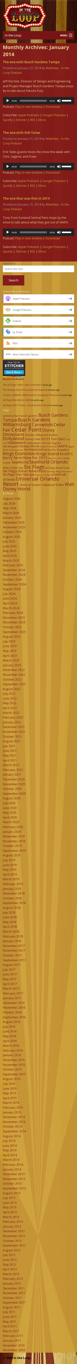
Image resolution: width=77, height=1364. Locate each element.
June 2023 (10, 646)
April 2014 (10, 1155)
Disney (48, 430)
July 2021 (9, 746)
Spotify (8, 120)
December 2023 (14, 618)
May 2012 (9, 1265)
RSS (32, 120)
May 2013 (9, 1207)
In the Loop (13, 35)
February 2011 (13, 1336)
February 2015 (13, 1107)
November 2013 (14, 1179)
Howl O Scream (48, 446)
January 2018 (12, 941)
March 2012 (11, 1274)
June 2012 (10, 1260)
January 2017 (12, 998)
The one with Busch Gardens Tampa (31, 62)
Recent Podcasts (13, 379)
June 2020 (10, 808)
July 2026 (9, 503)
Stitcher (21, 120)
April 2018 (10, 927)
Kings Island (47, 453)
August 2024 (11, 589)
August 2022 (11, 689)
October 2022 (12, 679)
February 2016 (13, 1050)
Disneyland (13, 434)
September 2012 (14, 1245)
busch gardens (29, 415)
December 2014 (14, 1117)
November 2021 (14, 732)
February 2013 (13, 1222)
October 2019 (12, 846)
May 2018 (9, 922)
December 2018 (14, 893)
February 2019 (13, 884)
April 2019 (10, 874)
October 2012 (12, 1241)
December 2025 (14, 522)
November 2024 (14, 575)
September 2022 (14, 684)
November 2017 (14, 950)
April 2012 (10, 1269)
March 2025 (11, 560)
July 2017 (9, 970)
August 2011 (11, 1307)
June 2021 (10, 751)
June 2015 (10, 1089)
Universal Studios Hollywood (37, 485)
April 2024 (10, 603)
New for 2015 (35, 457)
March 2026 (11, 513)
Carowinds (42, 424)
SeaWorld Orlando (48, 462)
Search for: (9, 263)
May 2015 (9, 1093)
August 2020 (11, 798)
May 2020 (9, 813)
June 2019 (10, 865)
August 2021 (11, 741)
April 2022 (10, 708)
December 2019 (14, 836)
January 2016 (12, 1055)
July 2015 (9, 1084)
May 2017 (9, 979)
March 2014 (11, 1160)
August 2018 (11, 908)
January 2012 (12, 1283)
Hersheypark (11, 446)
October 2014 (12, 1126)
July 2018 (9, 913)
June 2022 (10, 698)
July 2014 (9, 1141)
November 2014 (14, 1122)
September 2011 (14, 1302)
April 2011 (10, 1326)
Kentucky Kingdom (56, 449)
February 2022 (13, 717)
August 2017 (11, 965)
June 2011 (10, 1317)
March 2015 (11, 1103)
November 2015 (14, 1065)
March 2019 (11, 879)
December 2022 (14, 670)
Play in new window (28, 107)
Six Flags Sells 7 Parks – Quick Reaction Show (26, 405)
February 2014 (13, 1165)
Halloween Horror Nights (44, 443)
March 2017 (11, 989)
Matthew (52, 68)
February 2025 (13, 565)
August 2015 (11, 1079)
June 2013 (10, 1203)
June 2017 (10, 974)
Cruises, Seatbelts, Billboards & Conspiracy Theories (30, 395)
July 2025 (9, 541)
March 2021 (11, 765)
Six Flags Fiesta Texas (57, 467)
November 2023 (14, 622)
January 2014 (12, 1169)
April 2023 (10, 656)
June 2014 (10, 1146)
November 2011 (14, 1293)
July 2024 (9, 594)
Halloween (16, 442)
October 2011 (12, 1298)
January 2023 (12, 665)
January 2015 (12, 1112)
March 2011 (11, 1331)
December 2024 (14, 570)
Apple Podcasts (28, 115)
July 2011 (9, 1312)
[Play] (8, 101)
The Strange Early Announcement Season (24, 389)
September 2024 (14, 584)
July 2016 (9, 1027)
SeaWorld (20, 462)
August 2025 (11, 537)
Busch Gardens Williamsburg (26, 422)
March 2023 (11, 660)
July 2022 (9, 694)
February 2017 (13, 993)
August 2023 (11, 637)
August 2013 (11, 1193)
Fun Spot (58, 439)
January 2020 (12, 832)
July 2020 (9, 803)
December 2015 (14, 1060)
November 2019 (14, 841)
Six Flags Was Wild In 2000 (16, 400)
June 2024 (10, 598)
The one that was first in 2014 (26, 198)
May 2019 (9, 870)
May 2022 (9, 703)
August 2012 (11, 1250)
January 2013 (12, 1226)
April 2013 (10, 1212)
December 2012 (14, 1231)
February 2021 (13, 770)
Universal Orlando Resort (31, 481)
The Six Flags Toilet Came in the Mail (22, 384)
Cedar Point (26, 429)
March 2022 (11, 713)
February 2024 (13, 613)
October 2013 (12, 1183)
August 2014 (11, 1136)
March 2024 (11, 608)
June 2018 (10, 917)
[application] (38, 100)
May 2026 (9, 508)
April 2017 (10, 984)
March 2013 (11, 1217)
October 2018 (12, 898)
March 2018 (11, 931)
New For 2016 (55, 458)
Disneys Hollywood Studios (41, 435)
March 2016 (11, 1046)
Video (60, 484)
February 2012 (13, 1279)
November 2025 (14, 527)
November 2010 (14, 1350)
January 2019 (12, 889)
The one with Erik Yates (21, 132)
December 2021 (14, 727)
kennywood (33, 449)
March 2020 (11, 822)
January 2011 (12, 1341)
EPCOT (45, 439)
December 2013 (14, 1174)
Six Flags (34, 466)
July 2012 (9, 1255)
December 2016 (14, 1003)
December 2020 (14, 779)
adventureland (11, 415)
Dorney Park (32, 439)
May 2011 (9, 1322)
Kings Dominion (19, 453)
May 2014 (9, 1150)
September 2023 (14, 632)
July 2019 (9, 860)
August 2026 (11, 499)
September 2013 (14, 1188)
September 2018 (14, 903)
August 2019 (11, 855)
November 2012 (14, 1236)
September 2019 (14, 851)
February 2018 (13, 936)
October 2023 (12, 627)
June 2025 (10, 546)
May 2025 (9, 551)
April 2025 (10, 556)
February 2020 (13, 827)
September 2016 (14, 1017)
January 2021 (12, 774)
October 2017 (12, 955)
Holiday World (29, 446)
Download (52, 107)
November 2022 (14, 675)
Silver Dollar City (13, 467)
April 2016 (10, 1041)
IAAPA (62, 446)
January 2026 (12, 518)
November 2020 (14, 784)
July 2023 (9, 641)
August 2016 (11, 1022)
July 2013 (9, 1198)
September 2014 (14, 1131)
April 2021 (10, 760)
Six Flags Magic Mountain (60, 471)
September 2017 (14, 960)
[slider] (67, 100)
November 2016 (14, 1007)
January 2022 (12, 722)
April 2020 (10, 817)
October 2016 (12, 1012)
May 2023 (9, 651)
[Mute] (59, 101)
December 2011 (14, 1288)
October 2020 (12, 789)
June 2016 (10, 1031)
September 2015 (14, 1074)
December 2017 (14, 946)
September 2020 (14, 794)
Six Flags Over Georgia (18, 474)
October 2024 (12, 579)
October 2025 (12, 532)
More (42, 120)
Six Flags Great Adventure (24, 471)
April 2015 (10, 1098)
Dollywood (13, 438)
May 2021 (9, 755)
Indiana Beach (16, 449)
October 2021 (12, 737)
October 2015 (12, 1069)
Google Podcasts (54, 115)
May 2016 (9, 1036)
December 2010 (14, 1345)
